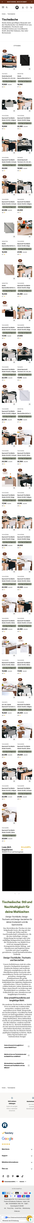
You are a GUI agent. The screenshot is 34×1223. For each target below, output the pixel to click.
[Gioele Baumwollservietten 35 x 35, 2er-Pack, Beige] (9, 270)
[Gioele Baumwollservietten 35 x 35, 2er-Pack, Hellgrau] (9, 228)
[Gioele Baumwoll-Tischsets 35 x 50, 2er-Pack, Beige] (24, 353)
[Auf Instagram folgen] (8, 1176)
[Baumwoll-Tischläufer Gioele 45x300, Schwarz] (9, 437)
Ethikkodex (17, 1211)
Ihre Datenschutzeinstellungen (18, 1217)
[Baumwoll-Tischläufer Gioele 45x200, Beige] (24, 270)
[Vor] (31, 2)
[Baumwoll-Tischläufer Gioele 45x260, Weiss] (9, 605)
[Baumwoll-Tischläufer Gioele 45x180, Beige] (24, 228)
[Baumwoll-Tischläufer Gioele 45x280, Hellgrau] (9, 395)
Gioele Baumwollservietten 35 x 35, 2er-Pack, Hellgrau (9, 246)
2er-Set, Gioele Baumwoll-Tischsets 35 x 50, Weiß (9, 707)
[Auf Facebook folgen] (3, 1176)
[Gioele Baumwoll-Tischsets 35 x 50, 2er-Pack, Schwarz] (9, 60)
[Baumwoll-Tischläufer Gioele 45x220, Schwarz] (9, 563)
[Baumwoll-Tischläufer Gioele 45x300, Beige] (24, 311)
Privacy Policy (10, 1208)
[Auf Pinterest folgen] (13, 1176)
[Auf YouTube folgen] (17, 1176)
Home (3, 14)
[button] (17, 872)
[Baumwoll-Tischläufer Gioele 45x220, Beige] (9, 521)
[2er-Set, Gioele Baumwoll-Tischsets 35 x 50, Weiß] (9, 688)
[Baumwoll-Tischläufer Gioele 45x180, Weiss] (9, 647)
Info (5, 1208)
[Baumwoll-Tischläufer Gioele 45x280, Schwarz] (9, 144)
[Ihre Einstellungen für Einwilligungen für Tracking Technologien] (30, 1219)
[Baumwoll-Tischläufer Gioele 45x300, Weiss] (24, 563)
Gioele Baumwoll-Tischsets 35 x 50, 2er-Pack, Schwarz (9, 78)
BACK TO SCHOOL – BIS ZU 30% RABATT (17, 1)
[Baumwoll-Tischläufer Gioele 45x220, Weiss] (24, 437)
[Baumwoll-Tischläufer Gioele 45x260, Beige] (24, 102)
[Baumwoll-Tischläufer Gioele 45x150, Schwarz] (9, 311)
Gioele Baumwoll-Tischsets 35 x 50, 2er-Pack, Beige (24, 371)
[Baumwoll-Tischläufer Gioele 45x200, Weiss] (24, 730)
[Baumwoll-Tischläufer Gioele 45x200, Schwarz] (9, 186)
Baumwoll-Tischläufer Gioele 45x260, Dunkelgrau (8, 748)
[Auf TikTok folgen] (22, 1176)
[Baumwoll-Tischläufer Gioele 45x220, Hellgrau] (9, 353)
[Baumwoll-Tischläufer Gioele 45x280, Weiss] (9, 814)
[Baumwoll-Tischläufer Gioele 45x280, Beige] (24, 521)
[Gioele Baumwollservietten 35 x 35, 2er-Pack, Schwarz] (24, 60)
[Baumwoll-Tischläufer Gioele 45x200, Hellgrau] (24, 186)
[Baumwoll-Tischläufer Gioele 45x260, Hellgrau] (24, 688)
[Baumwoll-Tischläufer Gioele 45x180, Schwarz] (24, 772)
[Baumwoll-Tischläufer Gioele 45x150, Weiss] (24, 647)
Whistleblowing (26, 1208)
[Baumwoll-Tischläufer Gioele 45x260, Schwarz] (24, 605)
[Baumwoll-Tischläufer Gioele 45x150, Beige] (9, 479)
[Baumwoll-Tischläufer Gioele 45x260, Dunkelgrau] (9, 730)
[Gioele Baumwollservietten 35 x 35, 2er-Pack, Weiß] (24, 395)
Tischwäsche (11, 1088)
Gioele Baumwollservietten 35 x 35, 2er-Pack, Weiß (24, 413)
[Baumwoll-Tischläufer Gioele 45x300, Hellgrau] (9, 772)
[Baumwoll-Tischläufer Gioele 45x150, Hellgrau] (9, 102)
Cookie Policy (18, 1208)
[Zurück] (2, 2)
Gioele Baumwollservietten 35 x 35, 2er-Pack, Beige (9, 288)
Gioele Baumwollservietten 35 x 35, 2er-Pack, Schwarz (24, 78)
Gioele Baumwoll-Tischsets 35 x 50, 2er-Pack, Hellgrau (24, 162)
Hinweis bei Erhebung (10, 1221)
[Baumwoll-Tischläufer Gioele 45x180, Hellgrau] (24, 479)
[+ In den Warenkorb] (14, 69)
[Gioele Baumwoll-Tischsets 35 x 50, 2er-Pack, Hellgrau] (24, 144)
